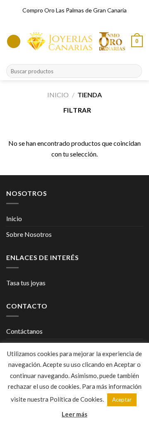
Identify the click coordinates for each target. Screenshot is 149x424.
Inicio (58, 95)
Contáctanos (24, 331)
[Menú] (13, 41)
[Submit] (134, 71)
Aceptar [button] (122, 399)
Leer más (74, 414)
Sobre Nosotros (29, 234)
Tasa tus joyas (26, 283)
